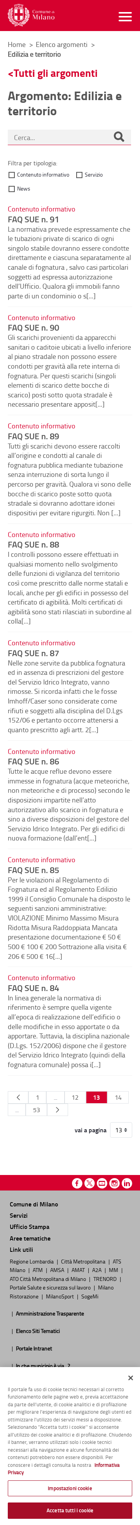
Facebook (77, 1183)
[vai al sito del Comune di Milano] (31, 15)
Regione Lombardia (32, 1261)
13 (96, 1097)
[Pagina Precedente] (18, 1097)
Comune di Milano (34, 1203)
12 (75, 1097)
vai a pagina (91, 1130)
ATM (38, 1270)
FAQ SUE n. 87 (33, 652)
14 (118, 1097)
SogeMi (89, 1296)
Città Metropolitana (84, 1261)
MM (114, 1270)
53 (36, 1110)
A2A (97, 1270)
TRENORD (105, 1278)
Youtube (102, 1183)
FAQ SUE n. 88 (33, 544)
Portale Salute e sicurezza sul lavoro (51, 1287)
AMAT (79, 1270)
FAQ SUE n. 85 (33, 869)
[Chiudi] (130, 1377)
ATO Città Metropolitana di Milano (48, 1278)
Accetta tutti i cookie (70, 1510)
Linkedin (127, 1183)
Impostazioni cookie (70, 1488)
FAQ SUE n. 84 (33, 987)
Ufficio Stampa (29, 1226)
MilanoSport (60, 1296)
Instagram (114, 1183)
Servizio (94, 174)
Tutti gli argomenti (56, 72)
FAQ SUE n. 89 (33, 436)
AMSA (57, 1270)
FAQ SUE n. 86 (33, 761)
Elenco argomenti (62, 44)
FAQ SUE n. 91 (33, 219)
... (55, 1097)
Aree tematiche (30, 1238)
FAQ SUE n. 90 (33, 327)
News (23, 188)
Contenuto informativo (43, 174)
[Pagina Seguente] (57, 1110)
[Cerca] (119, 137)
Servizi (19, 1215)
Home (17, 44)
